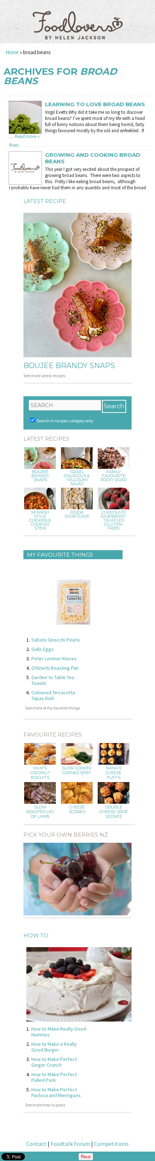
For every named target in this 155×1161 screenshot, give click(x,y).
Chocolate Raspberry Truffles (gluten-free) (113, 520)
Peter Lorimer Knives (54, 658)
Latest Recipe (44, 201)
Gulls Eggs (42, 649)
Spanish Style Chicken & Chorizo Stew (40, 520)
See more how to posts (45, 1105)
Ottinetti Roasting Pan (55, 668)
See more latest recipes (44, 375)
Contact (36, 1143)
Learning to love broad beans (95, 104)
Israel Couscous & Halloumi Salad (77, 478)
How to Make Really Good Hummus (58, 1032)
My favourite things (60, 554)
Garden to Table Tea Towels (52, 680)
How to (35, 935)
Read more (27, 136)
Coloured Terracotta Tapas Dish (53, 695)
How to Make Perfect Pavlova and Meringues (56, 1092)
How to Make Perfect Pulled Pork (54, 1077)
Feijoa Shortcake (77, 514)
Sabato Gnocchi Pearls (55, 639)
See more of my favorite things (52, 708)
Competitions (111, 1143)
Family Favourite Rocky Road (114, 476)
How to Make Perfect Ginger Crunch (54, 1062)
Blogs (14, 144)
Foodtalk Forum (70, 1143)
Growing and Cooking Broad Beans (92, 158)
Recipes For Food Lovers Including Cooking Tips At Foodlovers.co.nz (77, 18)
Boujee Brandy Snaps (69, 365)
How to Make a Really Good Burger (54, 1047)
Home (12, 52)
